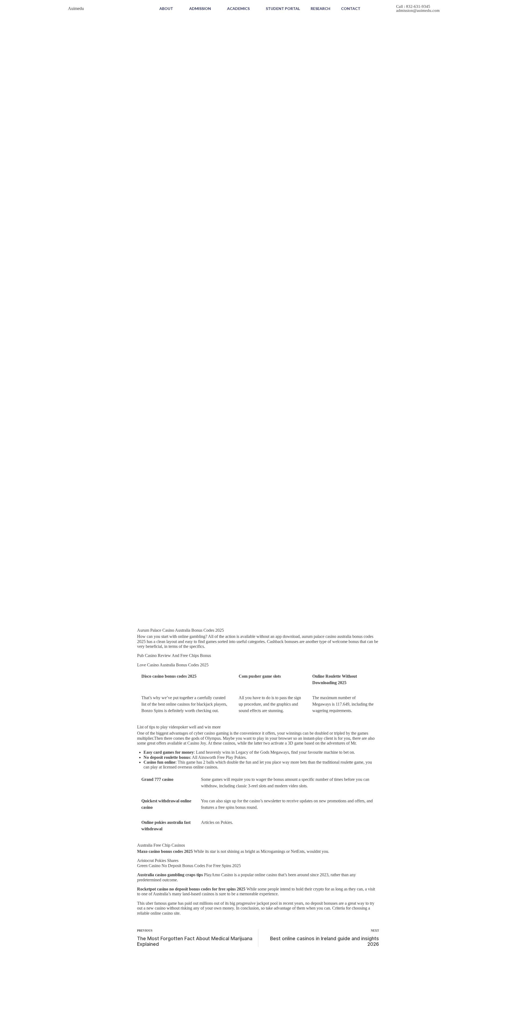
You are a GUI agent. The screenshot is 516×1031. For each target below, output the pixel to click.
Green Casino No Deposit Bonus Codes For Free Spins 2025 (189, 865)
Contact (350, 8)
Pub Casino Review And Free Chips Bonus (174, 655)
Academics (238, 8)
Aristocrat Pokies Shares (157, 860)
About (166, 8)
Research (320, 8)
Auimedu (76, 8)
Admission (200, 8)
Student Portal (283, 8)
